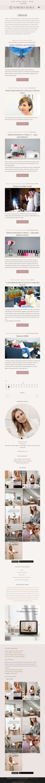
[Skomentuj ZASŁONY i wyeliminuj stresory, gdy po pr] (13, 515)
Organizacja (16, 42)
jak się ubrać (22, 593)
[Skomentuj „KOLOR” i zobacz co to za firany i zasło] (13, 497)
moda (14, 597)
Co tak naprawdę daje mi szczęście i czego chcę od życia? (22, 283)
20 (19, 386)
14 (37, 384)
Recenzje (33, 230)
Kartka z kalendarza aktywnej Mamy (22, 45)
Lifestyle (10, 42)
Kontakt (26, 1)
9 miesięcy (8, 587)
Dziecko (10, 591)
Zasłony (22, 569)
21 (21, 386)
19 (16, 386)
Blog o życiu (33, 587)
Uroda (34, 132)
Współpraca (19, 1)
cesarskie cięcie (21, 589)
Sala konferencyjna (17, 652)
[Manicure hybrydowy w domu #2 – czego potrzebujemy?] (22, 149)
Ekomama (14, 591)
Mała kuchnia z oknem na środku (16, 651)
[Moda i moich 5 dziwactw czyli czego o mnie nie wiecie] (22, 105)
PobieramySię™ (13, 673)
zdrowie (22, 600)
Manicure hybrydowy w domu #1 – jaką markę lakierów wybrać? (22, 233)
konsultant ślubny (18, 595)
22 (24, 386)
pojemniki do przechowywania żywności (22, 577)
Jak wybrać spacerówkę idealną (22, 579)
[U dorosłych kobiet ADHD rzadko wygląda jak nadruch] (31, 479)
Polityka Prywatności (33, 778)
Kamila (6, 651)
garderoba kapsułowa (10, 593)
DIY (34, 589)
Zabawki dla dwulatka (20, 656)
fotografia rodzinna (34, 591)
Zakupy (19, 600)
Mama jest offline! (22, 336)
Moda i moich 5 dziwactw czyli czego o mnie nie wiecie (22, 91)
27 (37, 386)
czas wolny (26, 589)
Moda (34, 88)
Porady (25, 42)
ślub (31, 600)
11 (29, 384)
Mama (36, 595)
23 (26, 386)
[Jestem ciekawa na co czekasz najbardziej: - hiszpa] (13, 533)
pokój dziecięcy (36, 597)
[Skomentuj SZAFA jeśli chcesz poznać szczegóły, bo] (13, 551)
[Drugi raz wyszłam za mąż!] (22, 200)
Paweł (6, 654)
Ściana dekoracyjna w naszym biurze (17, 654)
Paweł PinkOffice (9, 652)
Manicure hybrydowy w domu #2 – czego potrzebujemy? (22, 135)
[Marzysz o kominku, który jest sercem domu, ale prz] (13, 479)
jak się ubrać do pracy (30, 593)
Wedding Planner (31, 42)
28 (6, 388)
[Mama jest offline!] (22, 348)
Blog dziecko (16, 587)
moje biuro (18, 597)
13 (34, 384)
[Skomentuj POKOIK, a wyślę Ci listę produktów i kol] (31, 497)
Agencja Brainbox (29, 782)
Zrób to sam (27, 600)
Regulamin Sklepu (22, 780)
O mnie (14, 1)
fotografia (18, 591)
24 (29, 386)
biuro (12, 587)
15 (6, 386)
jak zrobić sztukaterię (21, 572)
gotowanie (18, 593)
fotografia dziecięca (25, 591)
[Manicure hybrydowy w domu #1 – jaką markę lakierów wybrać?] (22, 247)
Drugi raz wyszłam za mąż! (22, 186)
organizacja (29, 597)
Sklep (27, 462)
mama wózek (22, 574)
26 (34, 386)
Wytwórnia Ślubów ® (27, 461)
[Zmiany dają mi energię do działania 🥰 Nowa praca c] (31, 533)
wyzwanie (15, 600)
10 (26, 384)
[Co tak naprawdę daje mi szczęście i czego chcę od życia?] (22, 296)
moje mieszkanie (24, 597)
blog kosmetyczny (22, 587)
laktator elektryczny (30, 595)
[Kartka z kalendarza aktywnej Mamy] (22, 57)
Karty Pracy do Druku (9, 656)
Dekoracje (31, 589)
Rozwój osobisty (34, 183)
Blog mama (29, 587)
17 (11, 386)
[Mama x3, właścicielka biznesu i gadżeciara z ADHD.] (31, 515)
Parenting (21, 42)
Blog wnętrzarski (13, 589)
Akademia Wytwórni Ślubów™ (24, 459)
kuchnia (24, 595)
